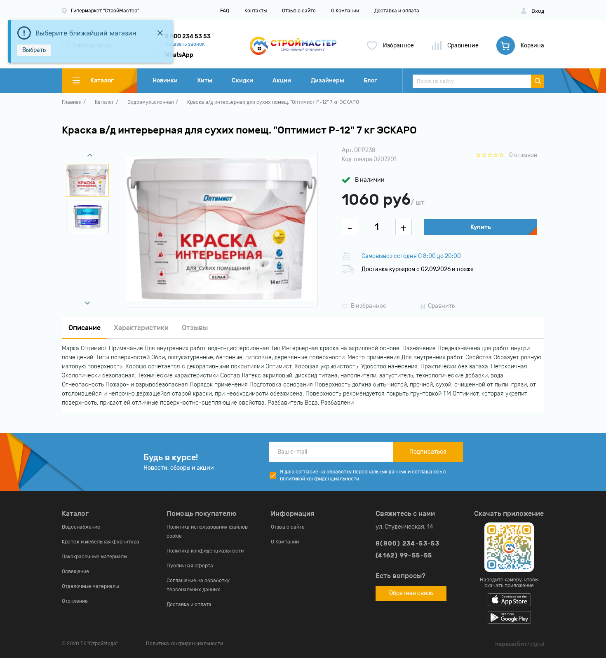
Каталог (104, 102)
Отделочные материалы (90, 586)
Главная (72, 102)
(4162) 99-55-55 (404, 555)
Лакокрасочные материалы (94, 557)
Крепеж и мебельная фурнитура (100, 542)
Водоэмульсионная (150, 102)
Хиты (204, 80)
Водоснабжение (81, 527)
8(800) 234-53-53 (407, 543)
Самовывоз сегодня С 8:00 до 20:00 (411, 256)
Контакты (255, 11)
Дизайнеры (327, 80)
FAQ (224, 11)
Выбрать (34, 50)
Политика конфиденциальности (205, 551)
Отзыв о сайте (299, 11)
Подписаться (427, 451)
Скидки (242, 80)
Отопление (75, 601)
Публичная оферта (190, 566)
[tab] (84, 328)
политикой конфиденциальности (319, 479)
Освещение (75, 571)
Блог (370, 80)
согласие (307, 472)
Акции (281, 80)
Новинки (165, 80)
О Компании (345, 11)
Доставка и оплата (396, 11)
